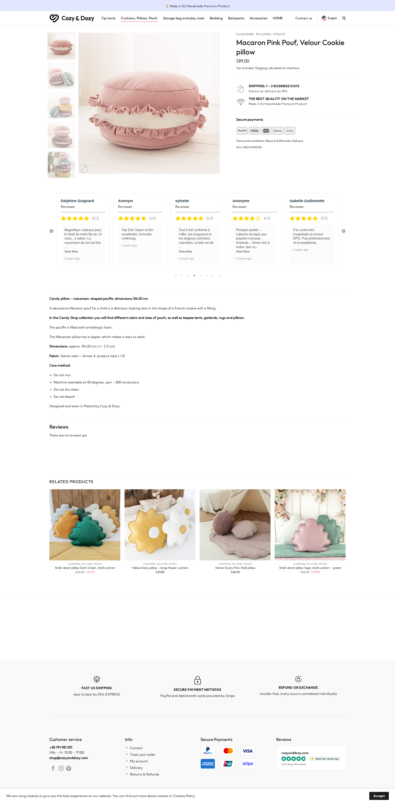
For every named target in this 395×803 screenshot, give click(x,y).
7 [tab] (213, 275)
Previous (51, 231)
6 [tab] (207, 275)
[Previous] (86, 103)
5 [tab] (201, 275)
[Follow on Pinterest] (68, 769)
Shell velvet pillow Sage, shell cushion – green (310, 568)
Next (344, 231)
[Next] (211, 103)
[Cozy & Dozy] (72, 18)
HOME (278, 18)
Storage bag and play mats (183, 18)
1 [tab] (176, 275)
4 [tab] (194, 275)
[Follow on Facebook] (53, 769)
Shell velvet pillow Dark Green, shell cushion (85, 568)
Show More (71, 251)
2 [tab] (182, 275)
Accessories (258, 18)
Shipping (261, 68)
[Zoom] (84, 169)
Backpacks (236, 18)
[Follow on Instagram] (61, 769)
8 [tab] (219, 275)
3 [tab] (188, 275)
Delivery (297, 141)
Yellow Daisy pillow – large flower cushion (160, 568)
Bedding (216, 18)
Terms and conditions (250, 141)
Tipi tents (108, 18)
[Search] (344, 18)
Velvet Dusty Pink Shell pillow (235, 568)
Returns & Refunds (278, 141)
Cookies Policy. (184, 796)
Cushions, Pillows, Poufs (139, 18)
